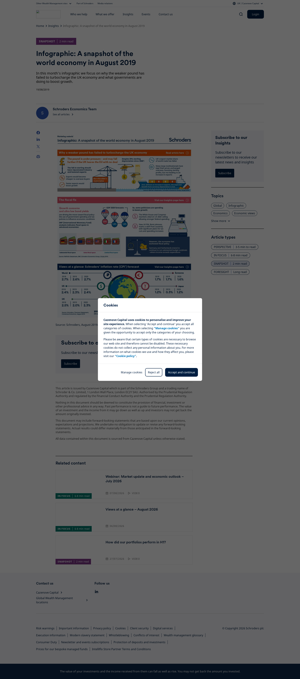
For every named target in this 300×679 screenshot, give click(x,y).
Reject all (154, 372)
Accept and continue (181, 372)
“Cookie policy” (125, 356)
